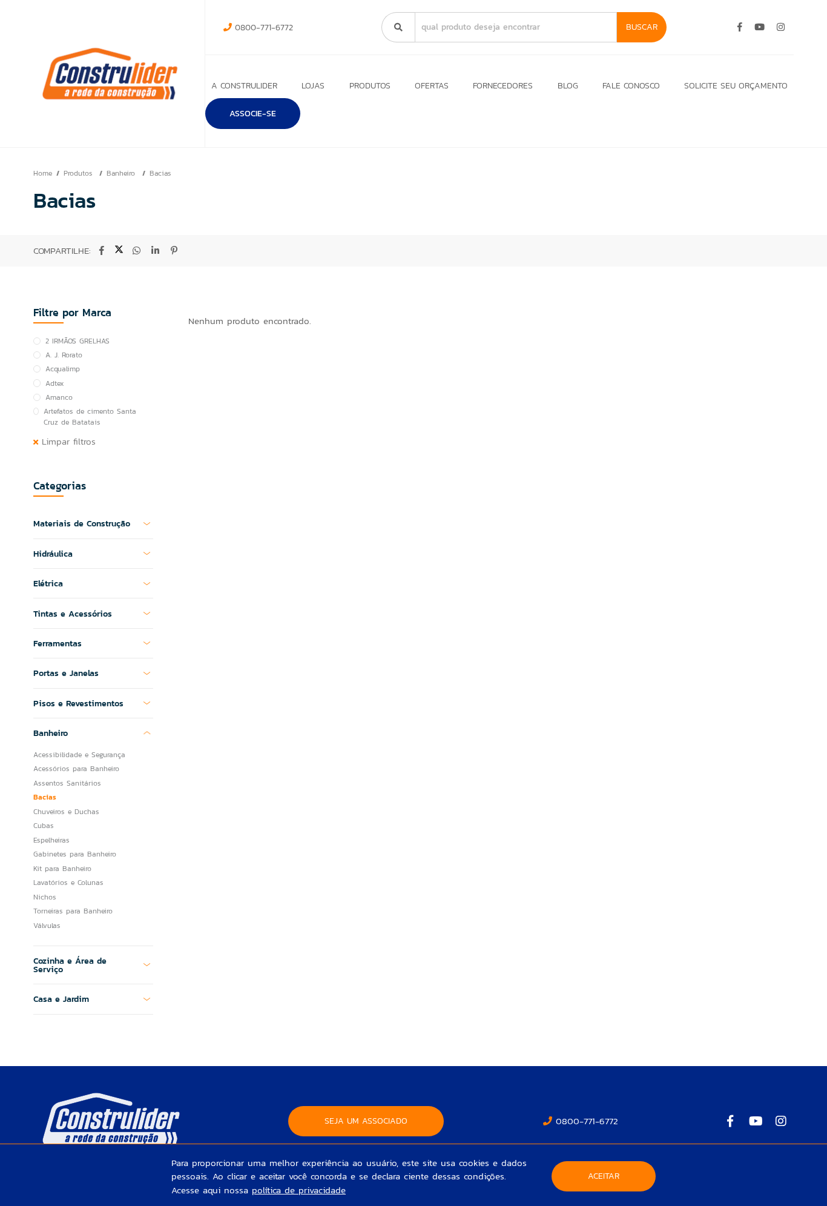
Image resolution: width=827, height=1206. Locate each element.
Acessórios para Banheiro (76, 768)
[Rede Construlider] (109, 73)
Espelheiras (51, 840)
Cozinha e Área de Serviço (70, 965)
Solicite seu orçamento (736, 85)
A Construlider (244, 85)
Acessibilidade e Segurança (79, 754)
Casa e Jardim (61, 999)
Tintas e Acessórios (72, 613)
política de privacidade (299, 1190)
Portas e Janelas (66, 673)
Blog (568, 85)
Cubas (43, 825)
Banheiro (122, 173)
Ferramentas (57, 643)
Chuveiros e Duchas (66, 811)
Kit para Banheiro (62, 868)
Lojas (313, 85)
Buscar (641, 27)
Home (42, 173)
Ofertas (432, 85)
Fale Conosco (631, 85)
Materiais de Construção (81, 523)
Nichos (44, 897)
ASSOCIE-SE (252, 113)
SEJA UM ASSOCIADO (366, 1121)
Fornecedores (503, 85)
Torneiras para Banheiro (73, 911)
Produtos (369, 85)
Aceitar (603, 1176)
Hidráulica (53, 553)
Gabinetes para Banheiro (74, 854)
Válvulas (47, 925)
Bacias (160, 173)
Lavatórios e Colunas (68, 882)
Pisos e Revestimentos (78, 703)
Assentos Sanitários (67, 783)
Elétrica (48, 583)
